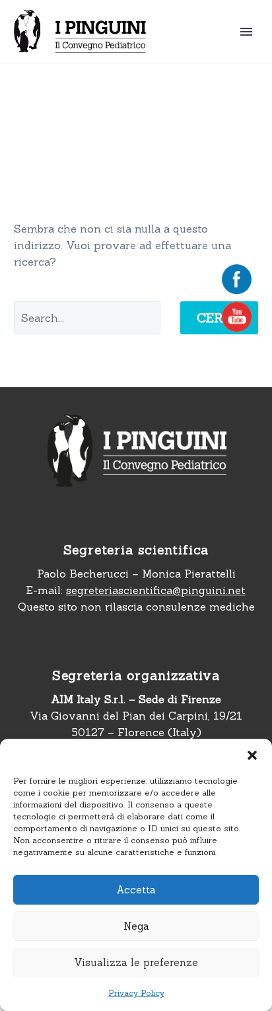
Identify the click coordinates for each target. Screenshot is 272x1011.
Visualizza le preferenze (136, 962)
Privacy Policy (136, 993)
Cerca (219, 318)
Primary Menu (246, 32)
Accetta (136, 889)
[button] (252, 755)
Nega (136, 926)
